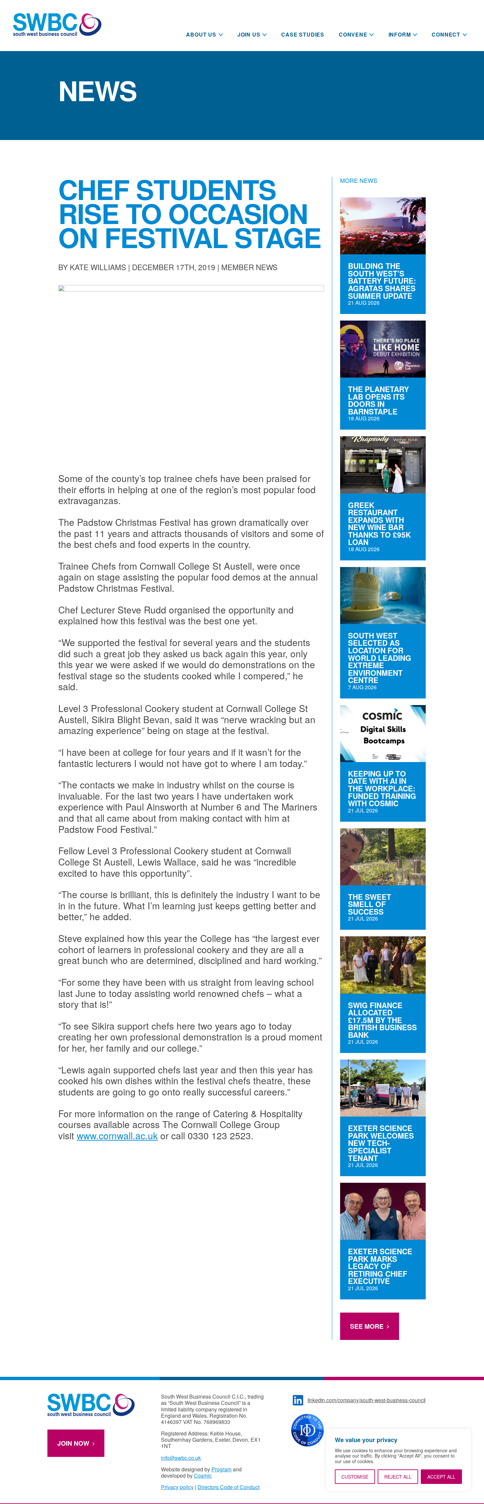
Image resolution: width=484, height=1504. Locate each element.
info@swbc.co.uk (181, 1457)
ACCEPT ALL (441, 1476)
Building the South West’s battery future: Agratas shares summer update (382, 280)
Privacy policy (177, 1487)
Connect (446, 34)
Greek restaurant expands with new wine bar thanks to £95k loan (379, 523)
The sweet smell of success (369, 904)
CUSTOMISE (354, 1476)
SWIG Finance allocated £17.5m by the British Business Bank (382, 1020)
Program (221, 1469)
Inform (400, 34)
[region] (398, 1460)
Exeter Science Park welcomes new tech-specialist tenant (381, 1143)
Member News (249, 267)
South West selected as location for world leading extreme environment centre (379, 658)
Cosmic (203, 1475)
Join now (73, 1443)
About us (201, 34)
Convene (353, 34)
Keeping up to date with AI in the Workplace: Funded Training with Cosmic (382, 788)
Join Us (248, 34)
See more (367, 1326)
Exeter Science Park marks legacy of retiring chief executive (380, 1266)
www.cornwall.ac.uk (117, 1135)
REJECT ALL (398, 1476)
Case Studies (302, 34)
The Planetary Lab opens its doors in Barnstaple (378, 400)
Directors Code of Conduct (228, 1487)
